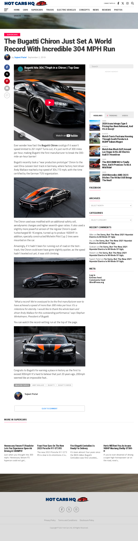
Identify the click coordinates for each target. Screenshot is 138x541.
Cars (25, 9)
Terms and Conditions (67, 520)
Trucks (50, 9)
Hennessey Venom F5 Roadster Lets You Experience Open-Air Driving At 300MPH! (19, 448)
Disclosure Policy (87, 520)
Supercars (37, 9)
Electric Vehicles (66, 9)
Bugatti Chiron (64, 385)
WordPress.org (96, 282)
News (96, 9)
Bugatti (51, 385)
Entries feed (95, 277)
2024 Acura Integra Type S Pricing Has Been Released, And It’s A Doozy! (117, 126)
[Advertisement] (69, 21)
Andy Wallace (38, 385)
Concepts (84, 9)
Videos (17, 15)
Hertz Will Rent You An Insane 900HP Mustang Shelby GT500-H (118, 448)
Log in (92, 275)
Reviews (106, 9)
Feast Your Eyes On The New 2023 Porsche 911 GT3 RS (50, 447)
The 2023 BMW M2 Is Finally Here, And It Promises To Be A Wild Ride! (116, 165)
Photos (118, 9)
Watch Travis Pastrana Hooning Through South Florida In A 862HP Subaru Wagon (117, 139)
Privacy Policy (50, 520)
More (27, 15)
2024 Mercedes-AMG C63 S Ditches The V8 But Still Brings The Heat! (117, 177)
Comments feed (97, 280)
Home (17, 9)
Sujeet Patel (20, 57)
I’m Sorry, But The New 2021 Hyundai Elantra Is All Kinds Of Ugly (111, 236)
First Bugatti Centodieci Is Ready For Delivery (82, 447)
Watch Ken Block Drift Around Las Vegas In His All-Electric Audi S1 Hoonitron (116, 152)
